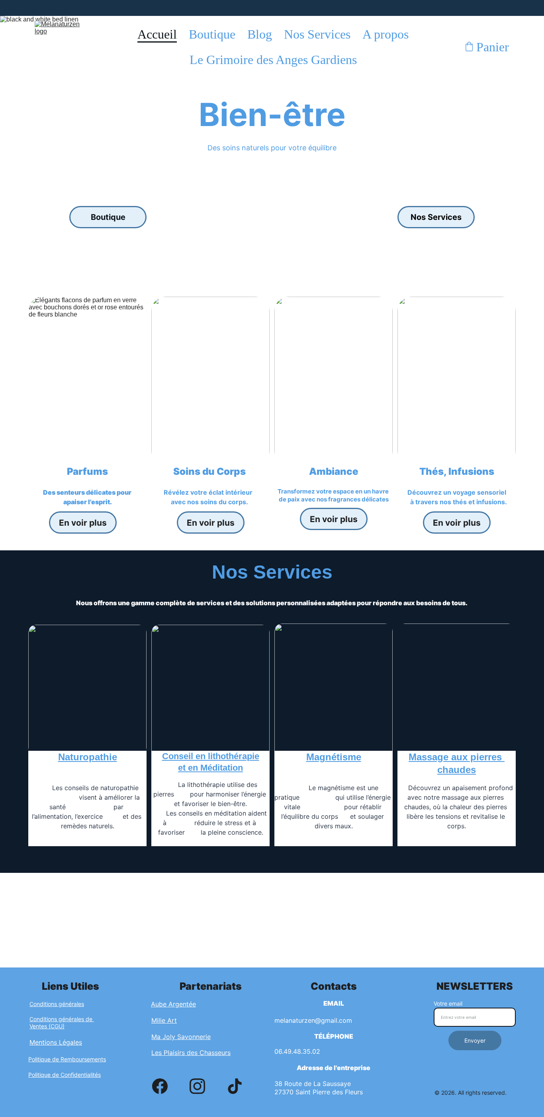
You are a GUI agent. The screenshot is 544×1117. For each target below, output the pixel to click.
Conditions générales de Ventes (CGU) (61, 1023)
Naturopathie (87, 757)
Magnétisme (333, 757)
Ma (415, 757)
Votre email (448, 1003)
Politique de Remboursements (67, 1059)
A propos (385, 34)
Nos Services (317, 34)
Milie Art (164, 1020)
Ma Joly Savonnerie (181, 1037)
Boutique (212, 34)
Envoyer (474, 1040)
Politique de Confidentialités (64, 1074)
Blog (259, 34)
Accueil (157, 34)
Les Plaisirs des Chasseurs (191, 1053)
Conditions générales (56, 1003)
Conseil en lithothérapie (210, 756)
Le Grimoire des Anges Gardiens (273, 59)
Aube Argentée (173, 1004)
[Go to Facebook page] (160, 1086)
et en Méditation (210, 768)
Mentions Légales (55, 1042)
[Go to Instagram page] (197, 1086)
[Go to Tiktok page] (235, 1086)
